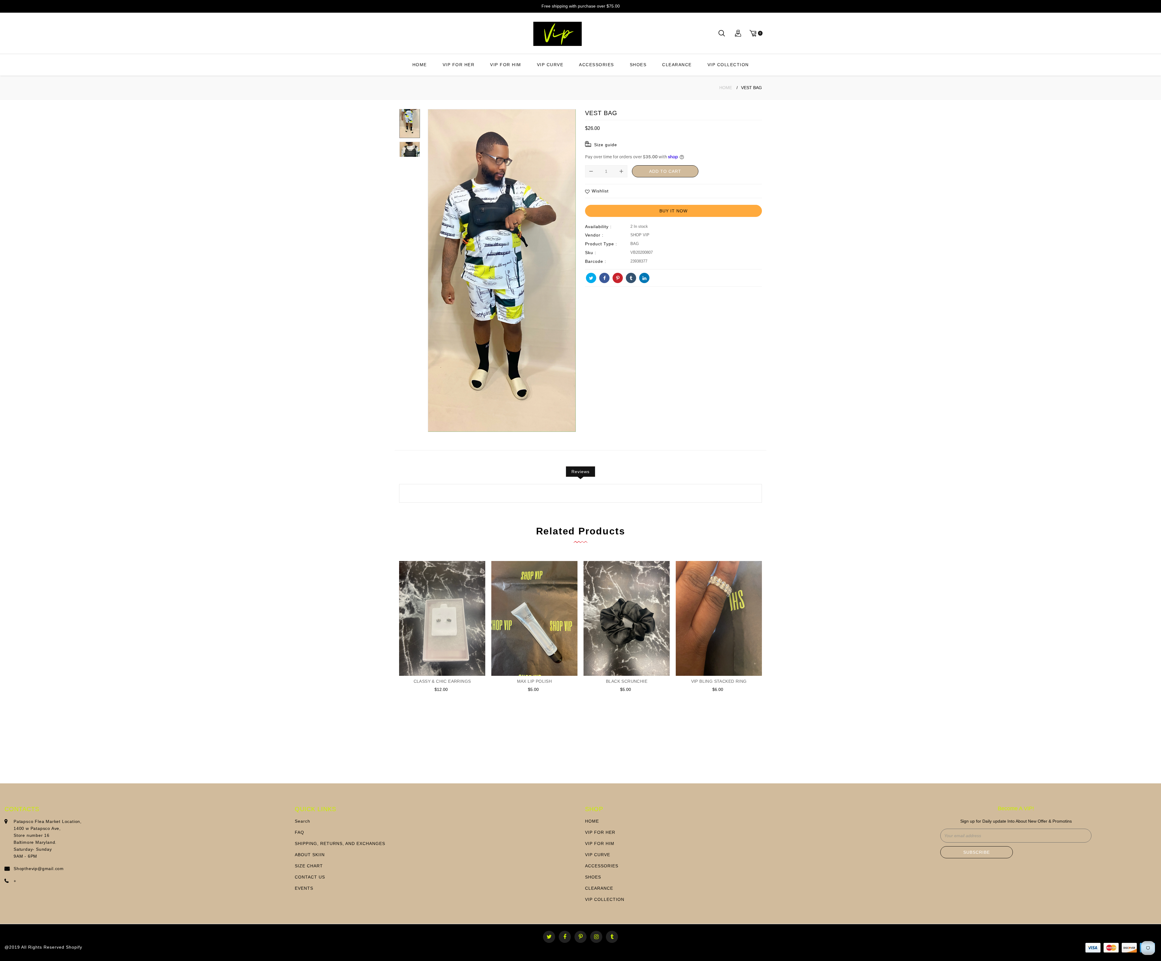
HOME (419, 64)
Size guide (605, 144)
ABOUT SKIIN (310, 854)
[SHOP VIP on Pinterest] (618, 278)
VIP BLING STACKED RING (719, 681)
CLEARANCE (677, 64)
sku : (590, 252)
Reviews (580, 471)
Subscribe (976, 852)
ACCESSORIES (596, 64)
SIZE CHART (309, 865)
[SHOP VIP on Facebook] (604, 278)
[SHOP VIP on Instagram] (596, 937)
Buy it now (673, 210)
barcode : (595, 261)
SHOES (638, 64)
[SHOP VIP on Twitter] (591, 278)
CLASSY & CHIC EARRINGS (442, 681)
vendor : (594, 235)
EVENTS (304, 888)
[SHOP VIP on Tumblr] (631, 278)
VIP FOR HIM (505, 64)
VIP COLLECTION (728, 64)
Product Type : (601, 243)
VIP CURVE (550, 64)
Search (302, 821)
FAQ (299, 832)
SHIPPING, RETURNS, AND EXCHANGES (340, 843)
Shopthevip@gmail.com (39, 868)
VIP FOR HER (459, 64)
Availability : (598, 226)
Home (725, 87)
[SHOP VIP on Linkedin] (644, 278)
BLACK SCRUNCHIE (626, 681)
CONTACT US (310, 877)
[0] (755, 33)
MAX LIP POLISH (534, 681)
